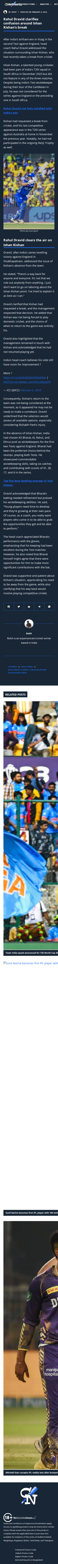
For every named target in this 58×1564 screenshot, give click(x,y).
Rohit (29, 633)
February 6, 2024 (30, 390)
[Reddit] (29, 606)
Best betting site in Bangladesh (29, 1560)
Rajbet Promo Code (24, 1556)
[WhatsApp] (49, 606)
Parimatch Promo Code (25, 1550)
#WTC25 (8, 382)
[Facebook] (9, 606)
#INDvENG (39, 377)
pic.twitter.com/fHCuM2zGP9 (33, 382)
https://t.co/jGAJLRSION (18, 377)
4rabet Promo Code (24, 1553)
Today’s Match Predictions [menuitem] (20, 4)
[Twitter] (19, 606)
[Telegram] (39, 606)
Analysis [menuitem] (44, 4)
